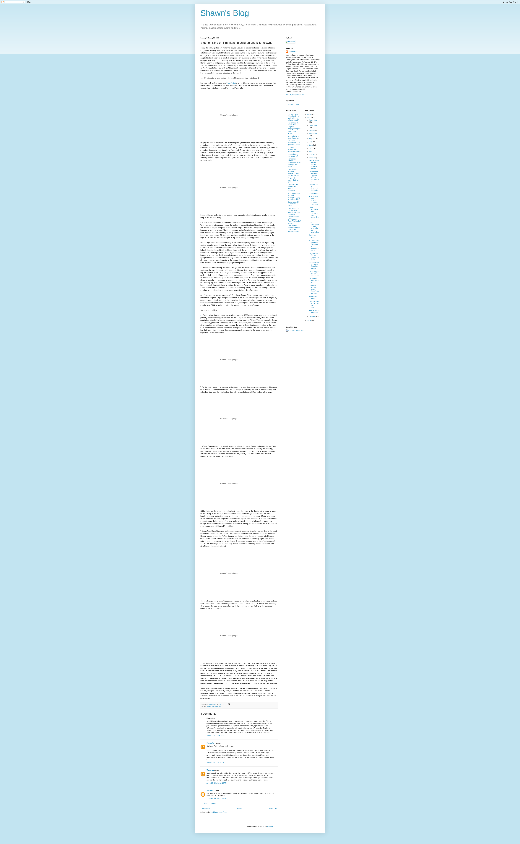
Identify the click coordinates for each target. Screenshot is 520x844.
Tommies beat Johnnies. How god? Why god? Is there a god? (293, 117)
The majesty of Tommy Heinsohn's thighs (314, 256)
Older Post (273, 808)
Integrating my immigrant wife (293, 155)
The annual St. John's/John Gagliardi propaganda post (294, 126)
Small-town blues (313, 236)
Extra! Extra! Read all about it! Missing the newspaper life (294, 229)
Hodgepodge (313, 193)
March (311, 154)
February (312, 158)
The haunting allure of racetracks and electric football (293, 172)
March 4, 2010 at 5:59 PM (216, 736)
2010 (309, 117)
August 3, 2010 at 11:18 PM (217, 783)
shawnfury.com (293, 104)
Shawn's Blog (224, 13)
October (312, 130)
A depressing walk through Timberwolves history (314, 200)
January (312, 316)
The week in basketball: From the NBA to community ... (314, 176)
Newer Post (205, 808)
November (313, 125)
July (311, 142)
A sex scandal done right (314, 311)
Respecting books (313, 297)
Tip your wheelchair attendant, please (294, 149)
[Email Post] (229, 704)
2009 (309, 320)
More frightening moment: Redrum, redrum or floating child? (294, 196)
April (311, 151)
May (311, 148)
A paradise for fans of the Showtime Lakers (314, 265)
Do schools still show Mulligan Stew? (293, 204)
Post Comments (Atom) (218, 812)
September (313, 134)
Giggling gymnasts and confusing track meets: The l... (314, 213)
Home (239, 808)
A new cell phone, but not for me (293, 180)
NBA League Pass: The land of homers (294, 221)
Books (209, 706)
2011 (309, 114)
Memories (215, 706)
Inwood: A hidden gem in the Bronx (294, 144)
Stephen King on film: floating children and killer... (314, 164)
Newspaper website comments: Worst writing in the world (294, 163)
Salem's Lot (231, 83)
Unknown (210, 770)
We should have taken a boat (314, 280)
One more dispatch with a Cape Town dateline (314, 289)
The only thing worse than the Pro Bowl (314, 304)
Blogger (270, 826)
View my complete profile (295, 95)
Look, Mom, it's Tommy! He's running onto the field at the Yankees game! (294, 212)
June (311, 145)
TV (220, 706)
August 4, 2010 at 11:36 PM (217, 799)
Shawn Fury (211, 743)
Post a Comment (210, 803)
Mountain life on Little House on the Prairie (294, 138)
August (312, 139)
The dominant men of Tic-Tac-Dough (314, 273)
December (313, 120)
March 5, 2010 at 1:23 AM (216, 763)
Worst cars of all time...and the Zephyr (314, 187)
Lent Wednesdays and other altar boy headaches (314, 227)
